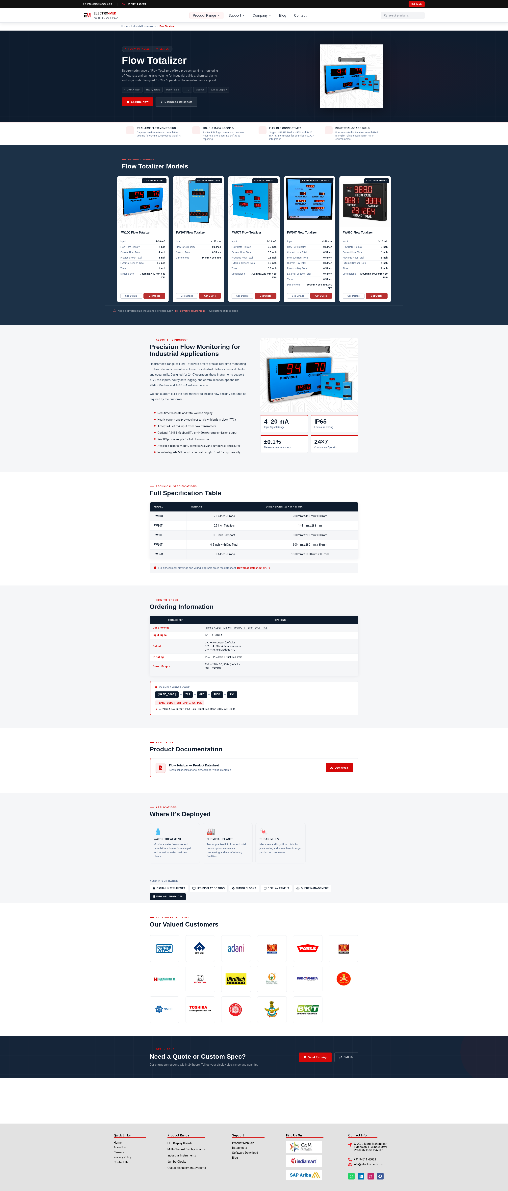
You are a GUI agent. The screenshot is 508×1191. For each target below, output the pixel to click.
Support (235, 15)
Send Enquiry (317, 1057)
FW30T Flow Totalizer (191, 232)
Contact (300, 15)
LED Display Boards (211, 888)
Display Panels (278, 888)
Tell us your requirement (190, 310)
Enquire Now (140, 101)
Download (341, 767)
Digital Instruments (171, 888)
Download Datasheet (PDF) (253, 567)
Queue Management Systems (186, 1168)
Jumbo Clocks (246, 888)
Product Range (204, 15)
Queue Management (315, 888)
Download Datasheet (178, 101)
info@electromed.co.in (100, 4)
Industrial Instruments (143, 26)
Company (260, 15)
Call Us (348, 1057)
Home (124, 26)
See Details (131, 296)
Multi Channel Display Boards (186, 1149)
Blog (282, 15)
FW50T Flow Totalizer (246, 232)
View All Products (169, 896)
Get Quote (416, 4)
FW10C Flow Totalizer (135, 232)
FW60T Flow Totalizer (302, 232)
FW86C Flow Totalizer (358, 232)
